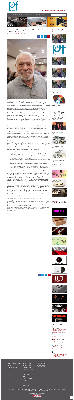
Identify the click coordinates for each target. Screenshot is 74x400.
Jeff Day (55, 345)
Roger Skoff (17, 33)
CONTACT (32, 14)
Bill (54, 339)
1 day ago (64, 330)
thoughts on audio (57, 166)
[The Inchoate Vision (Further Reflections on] (59, 154)
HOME (9, 14)
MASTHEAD (38, 14)
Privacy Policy (26, 374)
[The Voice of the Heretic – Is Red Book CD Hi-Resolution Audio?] (59, 99)
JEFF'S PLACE (26, 385)
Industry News (27, 365)
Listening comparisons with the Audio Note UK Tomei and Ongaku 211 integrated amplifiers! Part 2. (59, 342)
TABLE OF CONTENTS (17, 14)
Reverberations (27, 367)
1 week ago (60, 343)
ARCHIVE (26, 14)
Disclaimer (26, 376)
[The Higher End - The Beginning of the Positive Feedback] (59, 126)
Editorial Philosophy (28, 371)
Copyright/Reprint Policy (29, 372)
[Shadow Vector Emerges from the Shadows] (59, 113)
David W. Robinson (57, 327)
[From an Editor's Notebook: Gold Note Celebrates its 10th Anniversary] (59, 140)
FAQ (44, 14)
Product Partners (28, 369)
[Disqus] (29, 229)
